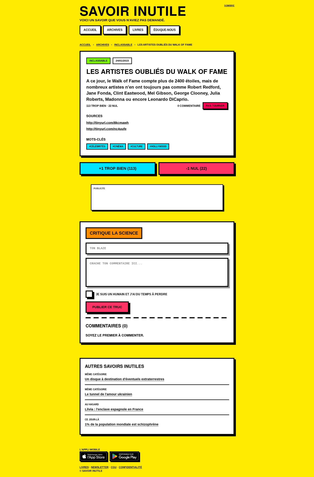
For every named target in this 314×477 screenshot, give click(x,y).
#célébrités (97, 146)
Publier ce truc (107, 307)
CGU (113, 467)
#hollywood (158, 146)
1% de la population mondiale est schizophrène (121, 424)
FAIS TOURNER (215, 105)
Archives (114, 29)
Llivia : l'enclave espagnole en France (114, 409)
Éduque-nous (165, 29)
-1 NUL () (196, 168)
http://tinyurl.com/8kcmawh (107, 123)
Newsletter (99, 467)
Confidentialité (130, 467)
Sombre (229, 5)
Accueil (90, 29)
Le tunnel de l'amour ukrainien (108, 394)
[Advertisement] (157, 199)
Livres (138, 29)
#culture (136, 146)
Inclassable (123, 44)
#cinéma (118, 146)
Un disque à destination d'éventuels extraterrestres (124, 379)
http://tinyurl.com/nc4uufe (106, 129)
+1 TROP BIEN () (117, 168)
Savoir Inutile (133, 10)
